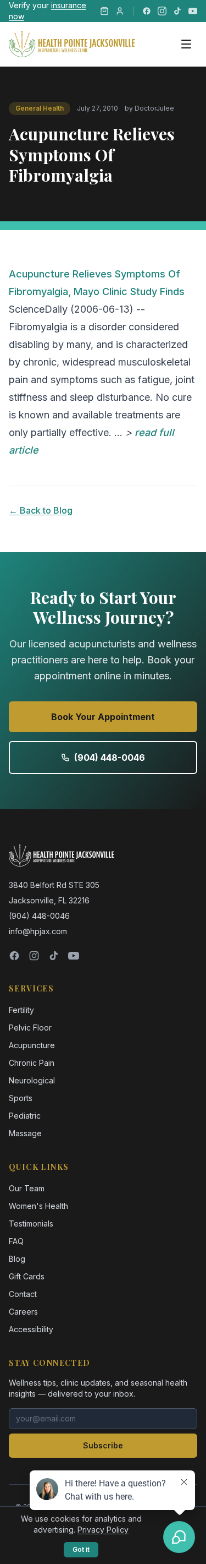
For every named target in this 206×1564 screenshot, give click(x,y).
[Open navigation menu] (186, 44)
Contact (23, 1294)
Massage (25, 1133)
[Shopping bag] (104, 11)
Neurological (32, 1080)
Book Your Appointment (103, 716)
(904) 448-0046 (109, 757)
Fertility (21, 1010)
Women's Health (38, 1206)
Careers (23, 1311)
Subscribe (103, 1445)
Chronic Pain (31, 1062)
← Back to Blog (41, 510)
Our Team (26, 1188)
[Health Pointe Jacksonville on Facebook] (146, 11)
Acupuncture (32, 1045)
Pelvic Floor (30, 1027)
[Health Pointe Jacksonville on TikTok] (177, 11)
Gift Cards (26, 1276)
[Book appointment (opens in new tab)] (119, 11)
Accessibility (31, 1329)
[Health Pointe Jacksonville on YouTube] (192, 11)
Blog (17, 1258)
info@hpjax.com (38, 931)
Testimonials (31, 1223)
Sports (20, 1098)
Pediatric (25, 1115)
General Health (39, 108)
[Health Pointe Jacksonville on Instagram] (162, 11)
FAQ (16, 1241)
